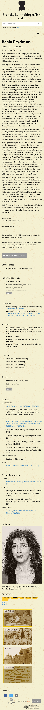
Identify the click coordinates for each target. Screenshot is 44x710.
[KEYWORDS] (17, 683)
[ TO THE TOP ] (6, 524)
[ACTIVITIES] (17, 627)
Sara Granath (6, 218)
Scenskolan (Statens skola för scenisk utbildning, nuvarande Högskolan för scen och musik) (23, 314)
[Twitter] (11, 695)
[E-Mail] (16, 695)
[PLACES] (17, 665)
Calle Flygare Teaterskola (15, 308)
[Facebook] (5, 695)
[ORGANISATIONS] (17, 646)
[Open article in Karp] (4, 603)
